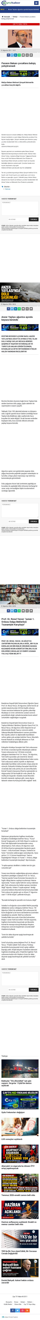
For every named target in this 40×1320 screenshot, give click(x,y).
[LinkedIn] (15, 55)
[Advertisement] (20, 111)
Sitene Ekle (17, 1304)
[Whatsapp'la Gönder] (19, 55)
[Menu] (36, 3)
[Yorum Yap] (31, 55)
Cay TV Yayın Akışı (29, 1304)
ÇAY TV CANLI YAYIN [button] (20, 24)
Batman (7, 189)
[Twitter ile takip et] (17, 1310)
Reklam (29, 1302)
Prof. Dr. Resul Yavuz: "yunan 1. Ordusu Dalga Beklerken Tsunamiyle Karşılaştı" (23, 9)
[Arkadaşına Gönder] (23, 55)
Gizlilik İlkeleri (8, 1304)
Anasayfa (9, 1302)
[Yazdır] (27, 55)
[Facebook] (8, 55)
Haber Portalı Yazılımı (11, 1317)
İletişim (23, 1302)
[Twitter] (12, 55)
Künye (16, 1302)
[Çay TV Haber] (10, 3)
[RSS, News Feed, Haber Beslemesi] (27, 1310)
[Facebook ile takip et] (12, 1310)
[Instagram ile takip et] (22, 1310)
